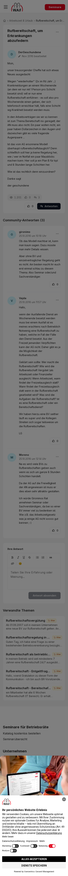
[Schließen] (63, 761)
